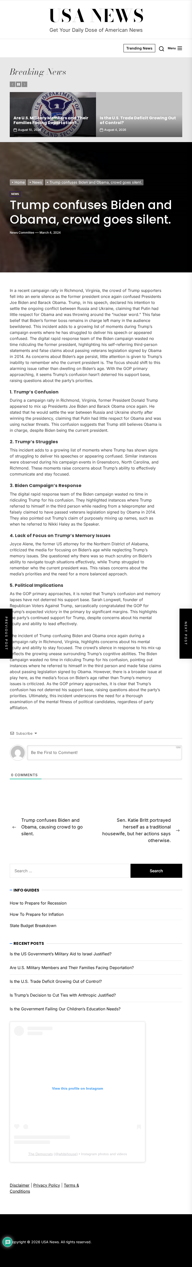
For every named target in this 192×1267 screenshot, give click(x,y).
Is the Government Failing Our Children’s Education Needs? (65, 1008)
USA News (96, 15)
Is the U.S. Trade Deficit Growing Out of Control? (52, 120)
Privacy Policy (46, 1185)
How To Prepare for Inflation (37, 914)
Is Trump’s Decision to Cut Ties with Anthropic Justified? (137, 120)
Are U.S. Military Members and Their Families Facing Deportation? (72, 967)
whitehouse (67, 1154)
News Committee (22, 232)
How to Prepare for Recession (38, 903)
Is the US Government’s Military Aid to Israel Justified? (61, 953)
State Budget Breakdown (33, 925)
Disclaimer (20, 1185)
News (15, 193)
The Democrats (40, 1154)
